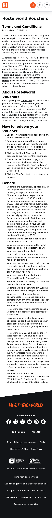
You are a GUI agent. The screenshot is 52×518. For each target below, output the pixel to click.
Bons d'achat (38, 490)
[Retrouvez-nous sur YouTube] (29, 421)
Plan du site (40, 497)
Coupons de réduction (18, 490)
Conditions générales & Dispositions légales (25, 483)
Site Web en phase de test (19, 497)
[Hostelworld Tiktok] (43, 421)
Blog (9, 442)
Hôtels (42, 442)
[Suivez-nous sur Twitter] (15, 421)
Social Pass (36, 449)
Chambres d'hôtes (19, 449)
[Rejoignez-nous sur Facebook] (8, 421)
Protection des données (26, 477)
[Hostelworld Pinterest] (36, 421)
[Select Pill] (33, 5)
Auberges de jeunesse (25, 442)
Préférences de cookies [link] (26, 504)
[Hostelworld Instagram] (22, 421)
